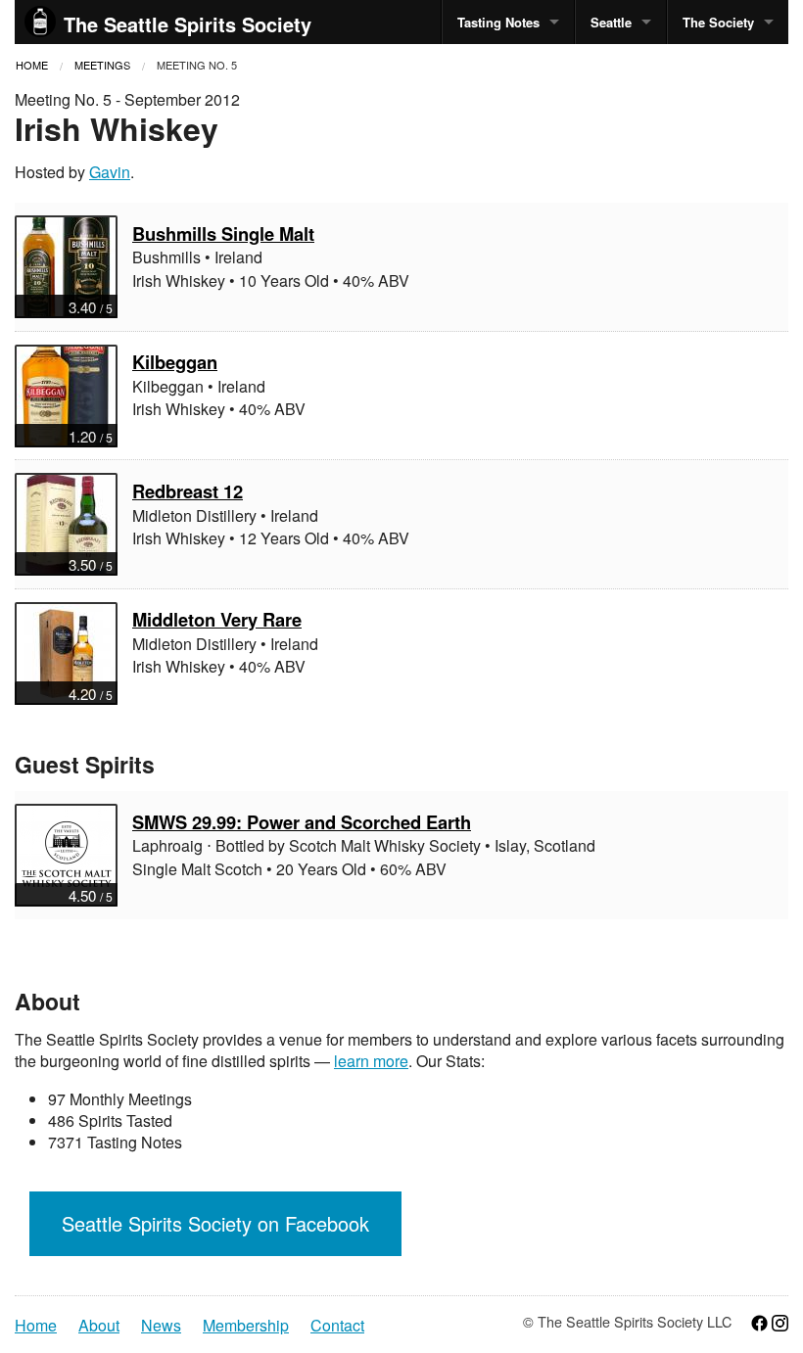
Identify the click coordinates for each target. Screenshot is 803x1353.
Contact (337, 1325)
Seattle (611, 22)
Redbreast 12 (187, 491)
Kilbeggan (174, 362)
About (98, 1325)
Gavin (109, 172)
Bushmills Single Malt (223, 233)
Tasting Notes (498, 22)
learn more (371, 1061)
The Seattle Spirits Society (187, 24)
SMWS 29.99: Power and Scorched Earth (301, 822)
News (161, 1325)
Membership (246, 1325)
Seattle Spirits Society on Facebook (215, 1223)
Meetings (102, 64)
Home (32, 64)
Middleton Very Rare (217, 619)
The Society (718, 22)
